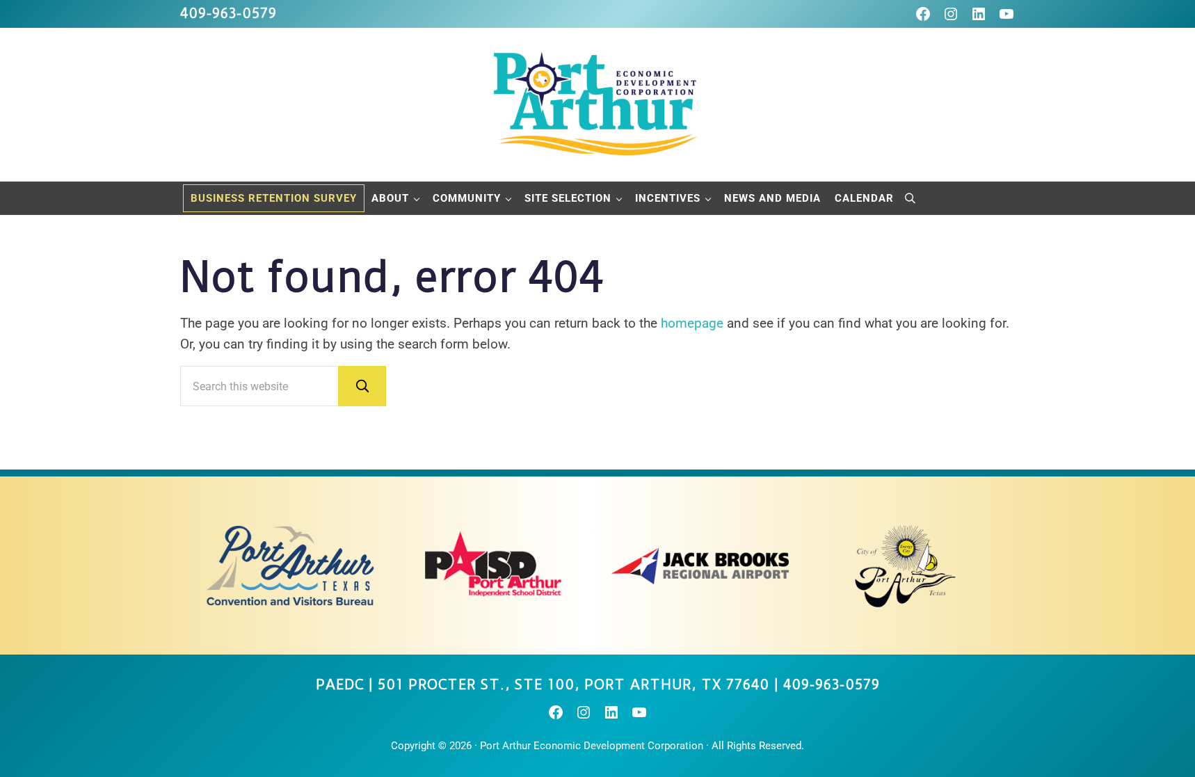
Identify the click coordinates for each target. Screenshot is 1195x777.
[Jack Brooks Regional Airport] (700, 565)
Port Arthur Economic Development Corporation (591, 745)
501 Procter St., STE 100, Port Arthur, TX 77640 (573, 685)
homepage (692, 323)
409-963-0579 (228, 14)
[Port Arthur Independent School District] (495, 565)
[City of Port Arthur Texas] (905, 565)
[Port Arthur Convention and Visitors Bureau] (289, 565)
